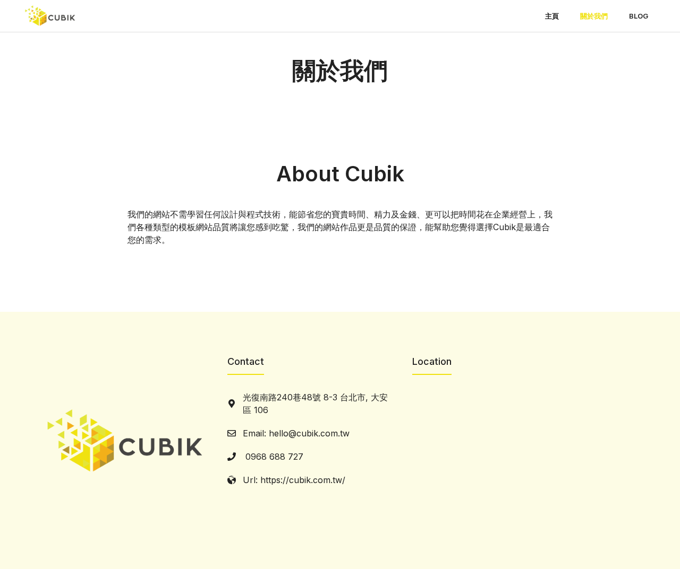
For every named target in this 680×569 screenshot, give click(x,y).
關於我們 (594, 16)
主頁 (552, 16)
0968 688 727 (273, 456)
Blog (638, 16)
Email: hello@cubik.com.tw (296, 433)
